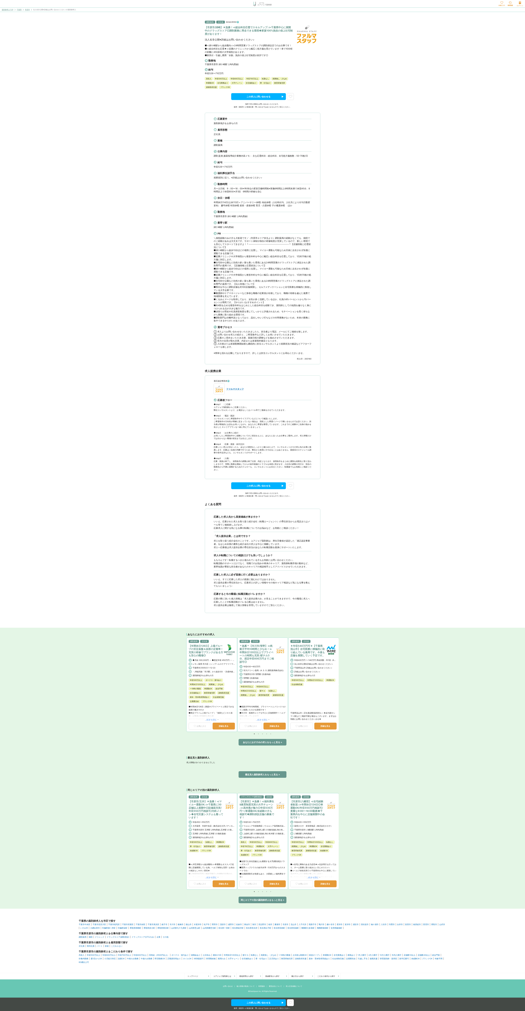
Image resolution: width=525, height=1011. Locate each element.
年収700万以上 (124, 955)
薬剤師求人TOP (7, 10)
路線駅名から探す (272, 976)
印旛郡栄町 (122, 928)
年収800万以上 (140, 955)
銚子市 (164, 924)
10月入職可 (385, 955)
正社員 (81, 946)
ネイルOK (187, 959)
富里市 (408, 924)
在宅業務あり (339, 955)
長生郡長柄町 (279, 928)
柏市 (270, 924)
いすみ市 (84, 928)
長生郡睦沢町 (238, 928)
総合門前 (436, 955)
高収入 (81, 955)
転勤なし (255, 955)
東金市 (247, 924)
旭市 (254, 924)
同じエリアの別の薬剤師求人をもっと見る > (262, 900)
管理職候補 (211, 959)
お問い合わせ (228, 986)
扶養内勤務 (83, 959)
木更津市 (198, 924)
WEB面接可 (199, 959)
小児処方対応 (110, 959)
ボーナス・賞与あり (180, 955)
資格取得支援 (301, 959)
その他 (165, 937)
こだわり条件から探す (326, 976)
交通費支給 (351, 959)
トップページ (192, 976)
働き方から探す (297, 976)
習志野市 (262, 924)
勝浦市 (277, 924)
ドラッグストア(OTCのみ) (143, 937)
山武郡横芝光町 (209, 928)
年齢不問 (438, 959)
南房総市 (417, 924)
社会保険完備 (338, 959)
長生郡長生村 (251, 928)
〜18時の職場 (284, 955)
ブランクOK (427, 959)
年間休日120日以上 (232, 955)
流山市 (293, 924)
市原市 (27, 10)
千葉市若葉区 (128, 924)
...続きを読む (211, 720)
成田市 (231, 924)
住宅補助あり (247, 959)
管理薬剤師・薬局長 (388, 959)
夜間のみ (222, 959)
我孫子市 (312, 924)
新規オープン (315, 955)
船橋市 (180, 924)
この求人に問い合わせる (259, 96)
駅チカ (246, 955)
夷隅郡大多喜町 (308, 928)
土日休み (207, 955)
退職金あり (196, 955)
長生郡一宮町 (224, 928)
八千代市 (302, 924)
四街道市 (365, 924)
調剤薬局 (82, 937)
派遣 (107, 946)
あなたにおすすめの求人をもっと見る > (262, 742)
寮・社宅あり (261, 959)
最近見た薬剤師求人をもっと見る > (262, 774)
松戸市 (207, 924)
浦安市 (356, 924)
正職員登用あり (174, 959)
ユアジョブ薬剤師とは (222, 976)
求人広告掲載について (294, 986)
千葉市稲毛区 (114, 924)
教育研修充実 (287, 959)
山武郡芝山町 (194, 928)
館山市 (189, 924)
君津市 (339, 924)
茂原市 (223, 924)
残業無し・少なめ (268, 955)
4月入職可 (372, 955)
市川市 (172, 924)
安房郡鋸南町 (336, 928)
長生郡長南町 (293, 928)
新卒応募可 (404, 959)
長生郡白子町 (265, 928)
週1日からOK (96, 959)
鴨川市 (321, 924)
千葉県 (19, 10)
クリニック (99, 937)
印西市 (392, 924)
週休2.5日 (217, 955)
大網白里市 (95, 928)
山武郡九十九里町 (178, 928)
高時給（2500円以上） (159, 955)
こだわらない (116, 946)
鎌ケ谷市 (330, 924)
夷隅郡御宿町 (322, 928)
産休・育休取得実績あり (319, 959)
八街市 (384, 924)
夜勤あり (351, 955)
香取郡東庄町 (163, 928)
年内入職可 (396, 955)
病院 (91, 937)
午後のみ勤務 (146, 959)
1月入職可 (362, 955)
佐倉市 (239, 924)
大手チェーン (233, 959)
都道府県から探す (246, 976)
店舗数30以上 (424, 955)
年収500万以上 (93, 955)
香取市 (434, 924)
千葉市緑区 (140, 924)
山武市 (442, 924)
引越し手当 (363, 959)
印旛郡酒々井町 (109, 928)
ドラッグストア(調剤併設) (118, 937)
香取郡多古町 (149, 928)
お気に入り (201, 726)
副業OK (121, 959)
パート (100, 946)
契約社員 (90, 946)
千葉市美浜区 (153, 924)
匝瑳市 (426, 924)
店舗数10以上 (409, 955)
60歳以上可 (84, 962)
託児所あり (274, 959)
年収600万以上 (109, 955)
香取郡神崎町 (135, 928)
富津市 (348, 924)
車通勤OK (327, 955)
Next (337, 684)
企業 (158, 937)
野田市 (215, 924)
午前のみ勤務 (132, 959)
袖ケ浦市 (375, 924)
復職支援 (373, 959)
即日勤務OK (160, 959)
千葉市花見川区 (99, 924)
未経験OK (415, 959)
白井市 (400, 924)
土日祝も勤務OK (300, 955)
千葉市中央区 (84, 924)
